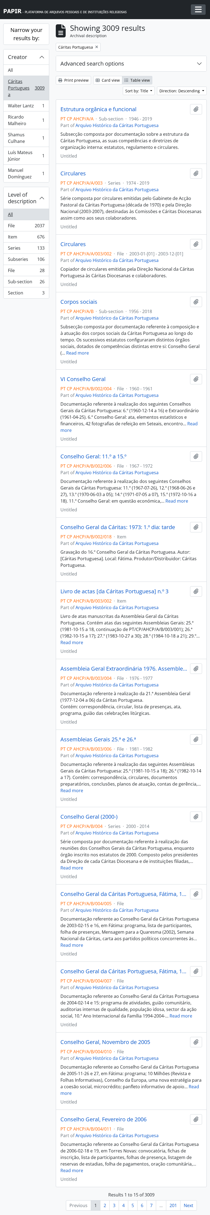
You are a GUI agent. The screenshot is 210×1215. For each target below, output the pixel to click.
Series (26, 249)
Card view (110, 80)
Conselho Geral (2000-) (89, 816)
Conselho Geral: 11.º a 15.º (93, 456)
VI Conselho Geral (83, 379)
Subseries (26, 260)
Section (26, 294)
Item (26, 238)
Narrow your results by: (26, 34)
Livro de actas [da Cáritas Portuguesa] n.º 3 (114, 591)
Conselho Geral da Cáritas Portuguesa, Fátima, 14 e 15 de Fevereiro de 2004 (124, 971)
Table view (139, 80)
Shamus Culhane (26, 138)
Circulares (73, 173)
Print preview (76, 80)
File (26, 227)
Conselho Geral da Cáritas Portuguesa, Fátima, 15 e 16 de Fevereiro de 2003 (124, 894)
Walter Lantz (26, 107)
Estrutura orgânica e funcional (98, 109)
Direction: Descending (180, 90)
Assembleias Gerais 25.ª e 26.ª (98, 739)
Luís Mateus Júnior (26, 155)
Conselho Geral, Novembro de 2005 (105, 1042)
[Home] (67, 10)
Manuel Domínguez (26, 173)
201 (173, 1205)
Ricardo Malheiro (26, 120)
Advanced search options (92, 63)
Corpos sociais (78, 302)
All (10, 70)
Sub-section (26, 283)
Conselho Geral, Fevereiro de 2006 (103, 1119)
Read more (77, 353)
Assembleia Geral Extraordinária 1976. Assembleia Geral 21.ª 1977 (124, 668)
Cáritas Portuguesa (26, 88)
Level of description (22, 198)
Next (188, 1205)
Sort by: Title (137, 90)
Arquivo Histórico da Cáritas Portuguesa (117, 125)
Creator (17, 57)
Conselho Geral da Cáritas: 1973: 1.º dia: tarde (117, 527)
